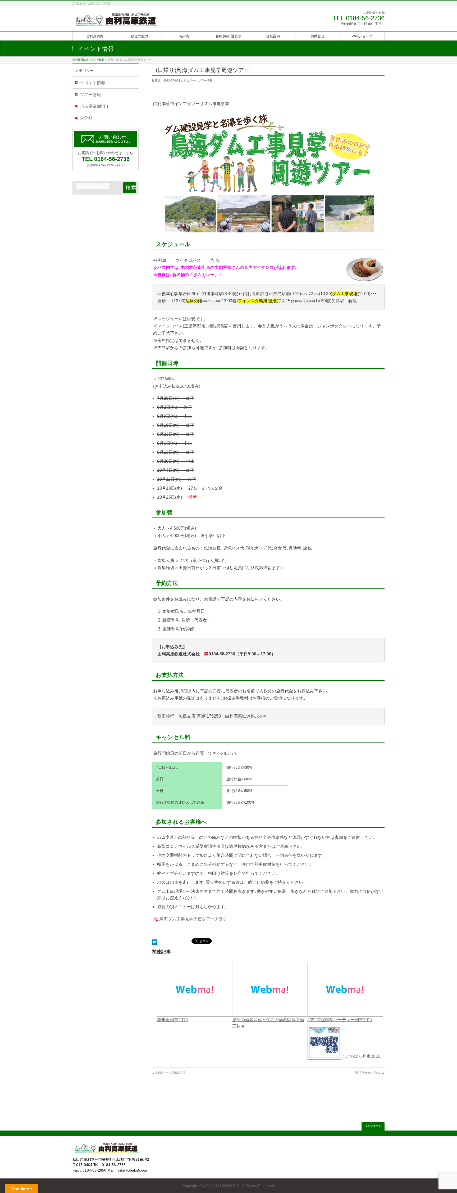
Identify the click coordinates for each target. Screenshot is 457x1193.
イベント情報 (92, 82)
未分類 (86, 118)
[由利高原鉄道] (116, 21)
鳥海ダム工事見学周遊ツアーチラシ (193, 919)
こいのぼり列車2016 (360, 1056)
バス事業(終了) (94, 106)
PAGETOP (373, 1126)
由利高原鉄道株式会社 (221, 1185)
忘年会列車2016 (172, 1020)
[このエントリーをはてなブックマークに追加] (154, 941)
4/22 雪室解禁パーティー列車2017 (340, 1020)
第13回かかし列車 (370, 1073)
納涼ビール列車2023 (168, 1073)
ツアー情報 (205, 80)
